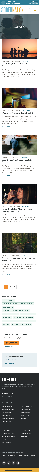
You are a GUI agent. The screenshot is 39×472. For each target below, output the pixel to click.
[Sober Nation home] (12, 9)
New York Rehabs (8, 418)
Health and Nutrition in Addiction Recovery (18, 303)
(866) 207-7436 (11, 343)
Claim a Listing (26, 433)
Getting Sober (25, 412)
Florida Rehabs (7, 415)
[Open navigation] (35, 10)
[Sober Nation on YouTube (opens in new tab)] (13, 463)
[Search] (30, 10)
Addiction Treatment (27, 321)
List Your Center (26, 430)
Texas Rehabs (6, 412)
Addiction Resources (10, 321)
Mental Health (8, 307)
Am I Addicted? (26, 409)
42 (23, 287)
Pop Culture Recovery (10, 314)
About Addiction (26, 406)
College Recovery (8, 433)
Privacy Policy (6, 442)
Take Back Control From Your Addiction (18, 470)
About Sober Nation (8, 436)
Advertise (24, 436)
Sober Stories (6, 430)
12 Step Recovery (8, 300)
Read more (7, 80)
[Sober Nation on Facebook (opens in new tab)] (4, 463)
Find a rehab (10, 363)
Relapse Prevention (28, 314)
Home (9, 23)
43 (28, 287)
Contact (4, 439)
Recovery (26, 61)
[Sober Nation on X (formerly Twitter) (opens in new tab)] (18, 463)
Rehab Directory (7, 406)
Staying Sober (25, 415)
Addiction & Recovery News (23, 317)
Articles (6, 324)
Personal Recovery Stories (21, 324)
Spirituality (7, 317)
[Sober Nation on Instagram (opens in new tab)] (9, 463)
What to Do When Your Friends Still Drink (19, 113)
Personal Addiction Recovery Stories (16, 310)
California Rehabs (8, 409)
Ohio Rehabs (6, 421)
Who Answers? (33, 3)
